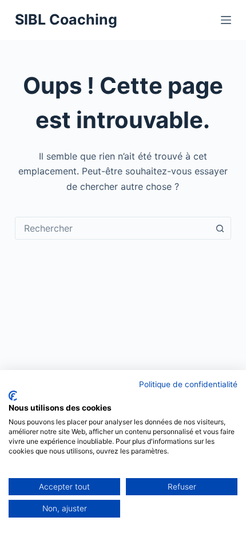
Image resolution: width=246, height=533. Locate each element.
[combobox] (112, 228)
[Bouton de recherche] (220, 228)
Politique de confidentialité (188, 384)
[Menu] (226, 20)
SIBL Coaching (66, 19)
